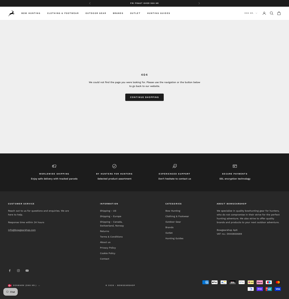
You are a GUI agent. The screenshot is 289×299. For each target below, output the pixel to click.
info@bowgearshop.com (22, 230)
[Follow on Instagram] (18, 270)
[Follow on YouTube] (27, 270)
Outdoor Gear (95, 13)
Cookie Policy (107, 253)
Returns (104, 231)
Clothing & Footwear (63, 13)
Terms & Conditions (111, 236)
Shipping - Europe (110, 216)
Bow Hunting (30, 13)
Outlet (135, 13)
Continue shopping (144, 97)
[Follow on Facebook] (9, 270)
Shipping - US (108, 210)
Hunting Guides (158, 13)
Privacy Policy (108, 247)
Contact (104, 258)
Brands (118, 13)
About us (105, 242)
